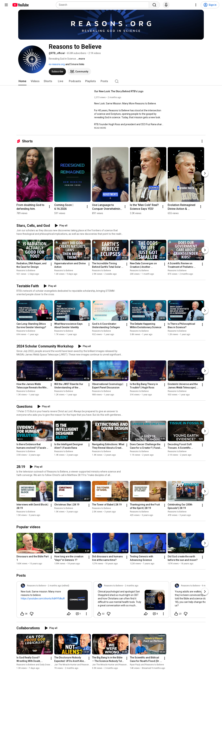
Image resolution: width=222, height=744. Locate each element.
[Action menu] (86, 613)
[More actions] (202, 141)
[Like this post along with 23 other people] (176, 614)
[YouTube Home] (20, 5)
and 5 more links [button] (74, 64)
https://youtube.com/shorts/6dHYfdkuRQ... (44, 598)
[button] (100, 128)
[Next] (204, 173)
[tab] (22, 81)
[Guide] (6, 5)
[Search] (154, 4)
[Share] (68, 613)
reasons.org (58, 64)
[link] (54, 601)
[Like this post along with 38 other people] (22, 614)
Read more (100, 128)
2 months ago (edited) (58, 585)
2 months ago (131, 585)
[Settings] (196, 5)
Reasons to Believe (25, 270)
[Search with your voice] (166, 4)
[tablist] (111, 81)
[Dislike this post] (31, 614)
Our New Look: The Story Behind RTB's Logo (118, 91)
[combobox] (103, 5)
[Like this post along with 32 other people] (99, 614)
